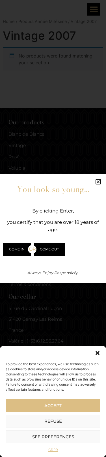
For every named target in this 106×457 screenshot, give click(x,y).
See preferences (53, 436)
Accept (53, 405)
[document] (53, 228)
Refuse (53, 421)
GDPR (53, 450)
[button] (97, 353)
